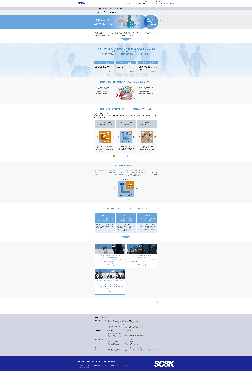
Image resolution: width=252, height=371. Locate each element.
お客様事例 (138, 3)
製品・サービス (130, 3)
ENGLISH (169, 1)
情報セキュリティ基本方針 (109, 365)
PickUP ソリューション (103, 8)
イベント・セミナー (147, 1)
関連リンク (119, 365)
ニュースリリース (156, 1)
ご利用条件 (125, 365)
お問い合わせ (163, 1)
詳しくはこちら (109, 71)
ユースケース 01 (153, 302)
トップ (95, 8)
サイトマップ (87, 365)
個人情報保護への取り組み (97, 365)
